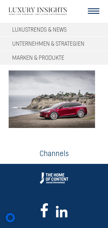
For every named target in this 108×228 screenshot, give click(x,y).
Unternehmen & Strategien (48, 44)
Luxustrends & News (39, 30)
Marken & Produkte (38, 58)
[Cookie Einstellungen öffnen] (10, 221)
